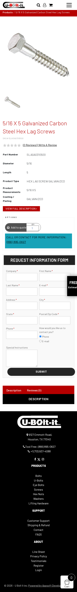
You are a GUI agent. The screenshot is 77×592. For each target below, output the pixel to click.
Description (13, 390)
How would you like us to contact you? (52, 329)
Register (38, 565)
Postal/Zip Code (49, 314)
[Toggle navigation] (69, 5)
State (10, 314)
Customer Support (38, 520)
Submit (41, 371)
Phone (10, 328)
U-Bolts (38, 480)
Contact (38, 529)
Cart (68, 582)
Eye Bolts (38, 485)
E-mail (43, 285)
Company (12, 270)
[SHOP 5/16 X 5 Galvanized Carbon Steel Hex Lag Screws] (38, 55)
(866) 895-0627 (16, 242)
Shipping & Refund (39, 525)
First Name (46, 270)
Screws (38, 489)
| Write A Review (47, 145)
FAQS (38, 534)
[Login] (46, 5)
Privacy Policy (38, 556)
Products (8, 12)
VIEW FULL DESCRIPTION (20, 208)
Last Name (13, 285)
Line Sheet (38, 551)
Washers (38, 498)
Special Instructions (17, 347)
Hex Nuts (38, 494)
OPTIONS (11, 217)
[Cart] (52, 5)
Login (38, 570)
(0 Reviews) (30, 145)
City (42, 299)
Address (11, 299)
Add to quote (18, 227)
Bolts (38, 475)
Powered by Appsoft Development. (48, 585)
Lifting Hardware (38, 503)
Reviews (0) (34, 390)
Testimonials (38, 560)
